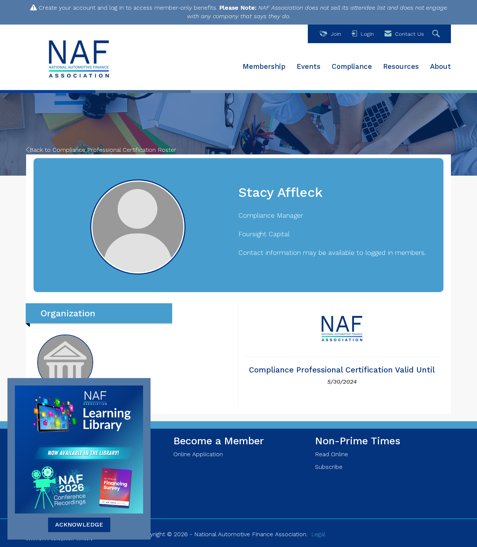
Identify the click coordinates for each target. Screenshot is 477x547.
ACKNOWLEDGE (79, 524)
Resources (401, 67)
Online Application (198, 454)
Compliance (352, 67)
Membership (264, 67)
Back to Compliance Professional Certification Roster (102, 149)
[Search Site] (437, 34)
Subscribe (328, 466)
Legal (318, 534)
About (440, 67)
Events (308, 67)
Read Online (331, 454)
